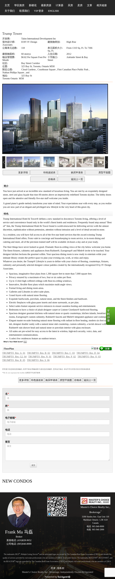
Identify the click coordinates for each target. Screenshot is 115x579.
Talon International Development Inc (38, 38)
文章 (89, 5)
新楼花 (33, 5)
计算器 (59, 5)
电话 (7, 429)
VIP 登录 (39, 10)
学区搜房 (19, 5)
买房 (70, 5)
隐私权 (60, 568)
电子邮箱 (10, 417)
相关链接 (102, 5)
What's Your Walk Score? (13, 342)
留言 (7, 441)
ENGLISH (53, 10)
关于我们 (10, 10)
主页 (7, 5)
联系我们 (24, 10)
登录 (53, 568)
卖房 (80, 5)
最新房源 (46, 5)
